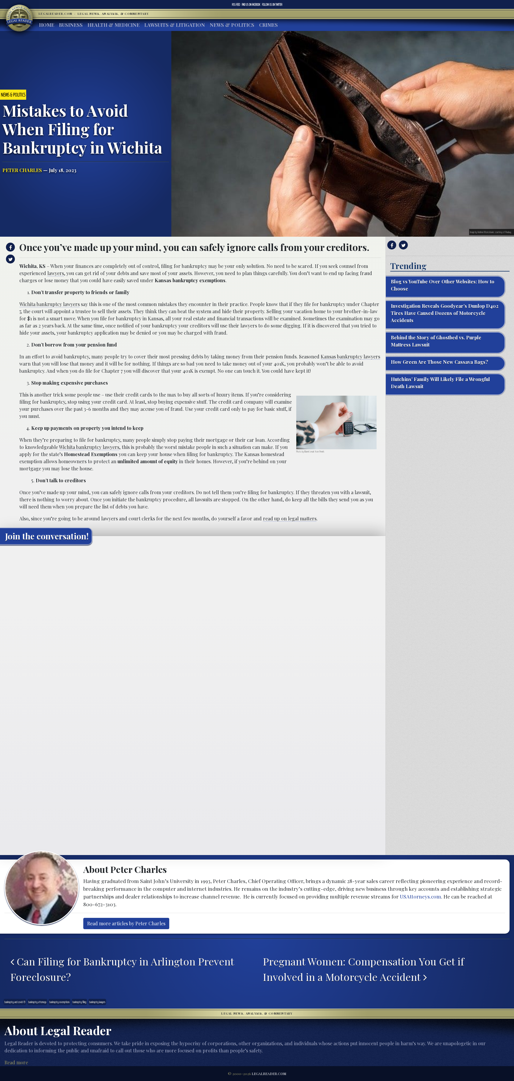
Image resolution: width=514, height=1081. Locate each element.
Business (71, 25)
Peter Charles (22, 170)
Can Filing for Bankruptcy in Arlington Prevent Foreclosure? (122, 969)
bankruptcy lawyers (97, 1001)
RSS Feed (236, 4)
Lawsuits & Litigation (174, 25)
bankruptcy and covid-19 (14, 1001)
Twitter (272, 4)
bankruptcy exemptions (59, 1001)
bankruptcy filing (79, 1001)
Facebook (251, 4)
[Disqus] (192, 623)
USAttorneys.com (420, 896)
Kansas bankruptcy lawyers (350, 356)
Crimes (268, 25)
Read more (16, 1062)
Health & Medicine (113, 25)
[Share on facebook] (9, 247)
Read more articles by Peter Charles (126, 923)
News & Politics (232, 25)
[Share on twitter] (9, 259)
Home (46, 25)
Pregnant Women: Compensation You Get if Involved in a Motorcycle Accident (363, 969)
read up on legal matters (289, 518)
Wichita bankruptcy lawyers (49, 304)
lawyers (55, 273)
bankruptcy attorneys (37, 1001)
